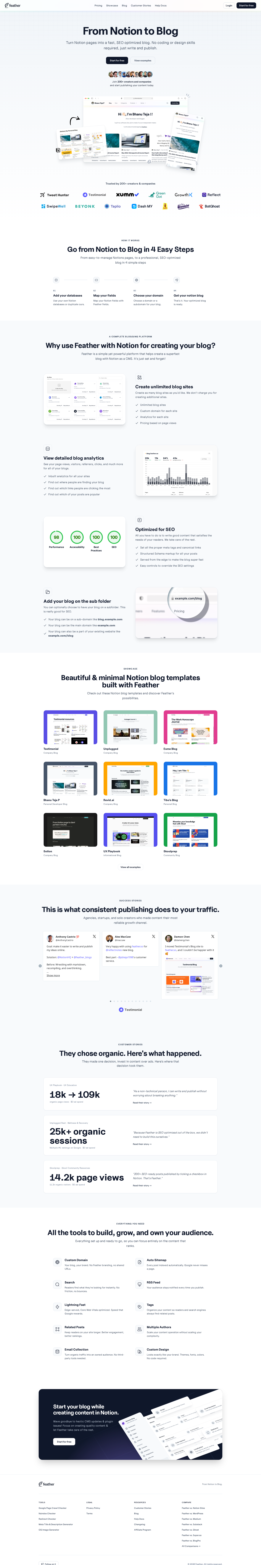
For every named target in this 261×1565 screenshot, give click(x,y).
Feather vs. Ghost (190, 1529)
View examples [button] (142, 60)
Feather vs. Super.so (191, 1535)
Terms (89, 1513)
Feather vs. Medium (191, 1519)
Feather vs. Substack (192, 1524)
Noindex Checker (47, 1513)
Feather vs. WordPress (192, 1513)
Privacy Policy (93, 1508)
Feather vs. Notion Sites (193, 1508)
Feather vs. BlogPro (191, 1540)
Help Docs (161, 5)
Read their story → (142, 1102)
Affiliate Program (142, 1529)
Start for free (246, 5)
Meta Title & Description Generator (56, 1524)
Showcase (112, 5)
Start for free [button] (117, 60)
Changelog (139, 1524)
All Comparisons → (191, 1546)
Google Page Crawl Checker (52, 1508)
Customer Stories (141, 5)
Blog (124, 5)
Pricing (98, 5)
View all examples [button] (131, 867)
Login (229, 5)
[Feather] (12, 5)
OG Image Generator (49, 1529)
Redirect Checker (47, 1519)
